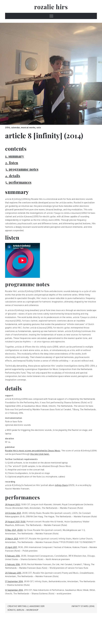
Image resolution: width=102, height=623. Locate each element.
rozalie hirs (51, 7)
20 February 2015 (13, 573)
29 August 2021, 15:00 (15, 521)
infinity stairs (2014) (83, 606)
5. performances (18, 182)
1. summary (14, 156)
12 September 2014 (14, 590)
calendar (15, 127)
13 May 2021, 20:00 (14, 530)
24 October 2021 (13, 513)
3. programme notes (21, 169)
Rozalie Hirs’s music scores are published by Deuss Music (32, 450)
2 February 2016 (12, 564)
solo (39, 127)
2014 (7, 127)
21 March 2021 (11, 538)
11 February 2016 (12, 556)
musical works (28, 127)
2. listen (11, 162)
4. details (12, 175)
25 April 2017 (11, 547)
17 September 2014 (14, 581)
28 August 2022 (12, 504)
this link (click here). (40, 454)
